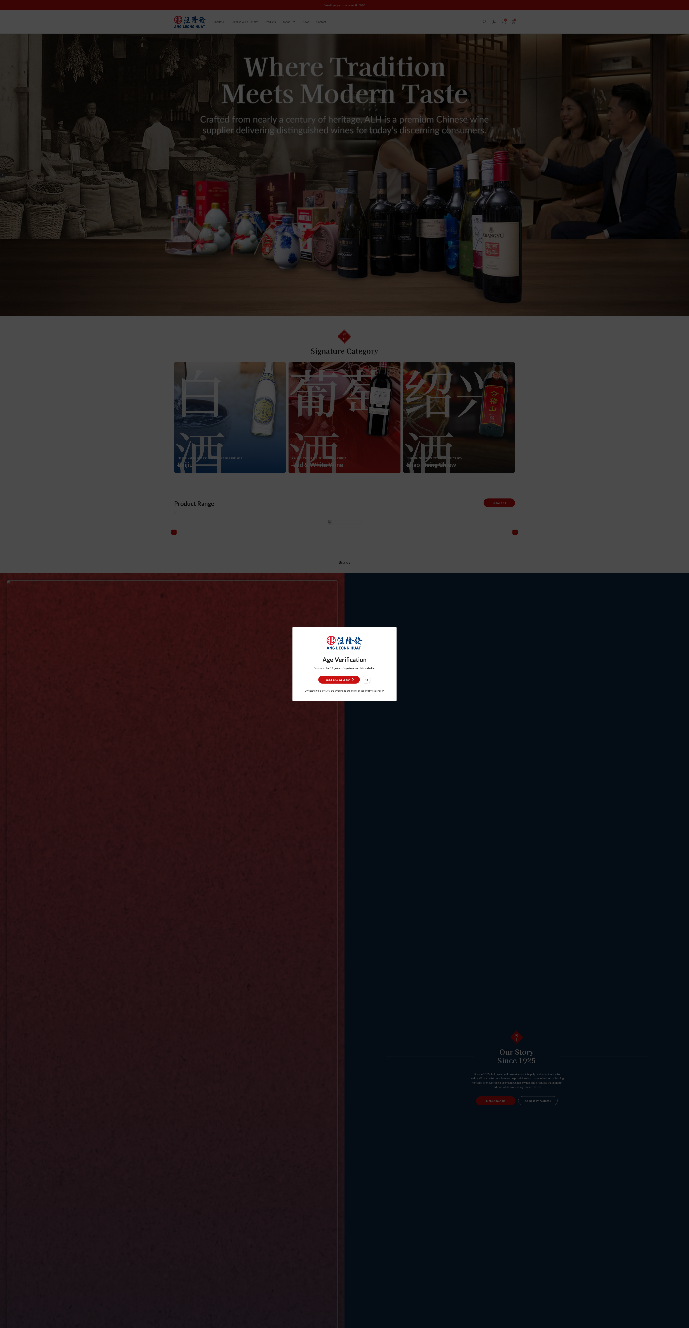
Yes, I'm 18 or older (337, 679)
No (366, 679)
